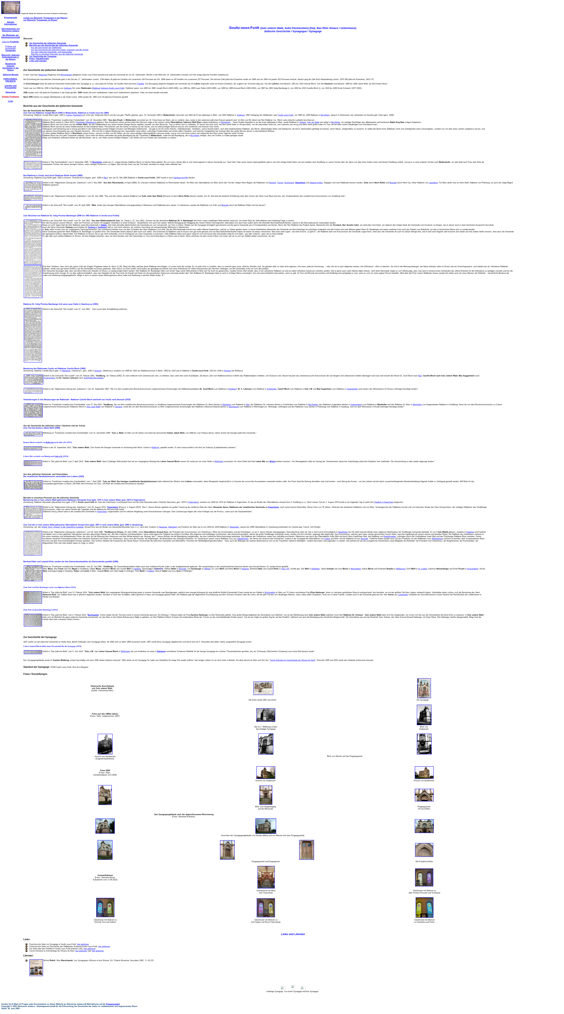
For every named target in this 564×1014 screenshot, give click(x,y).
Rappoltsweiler (389, 536)
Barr (105, 178)
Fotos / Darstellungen (39, 58)
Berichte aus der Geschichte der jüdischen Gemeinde (53, 45)
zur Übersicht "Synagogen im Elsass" (40, 20)
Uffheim (207, 569)
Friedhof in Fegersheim (384, 502)
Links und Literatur (38, 61)
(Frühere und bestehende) (10, 48)
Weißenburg (437, 539)
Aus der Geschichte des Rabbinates (46, 47)
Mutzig (273, 461)
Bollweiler (316, 569)
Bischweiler (313, 404)
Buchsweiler (270, 592)
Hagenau (470, 532)
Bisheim (272, 183)
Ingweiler (137, 569)
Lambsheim (403, 595)
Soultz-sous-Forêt (285, 115)
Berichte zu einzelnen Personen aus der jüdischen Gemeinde (57, 54)
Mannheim (172, 527)
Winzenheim (356, 569)
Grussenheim (472, 569)
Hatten (104, 225)
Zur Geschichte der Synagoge (42, 56)
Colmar (327, 539)
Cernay (280, 183)
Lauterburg (433, 183)
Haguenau (42, 75)
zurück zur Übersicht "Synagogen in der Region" (45, 18)
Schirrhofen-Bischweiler (93, 378)
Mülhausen (400, 569)
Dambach (233, 389)
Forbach (150, 571)
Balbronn (50, 442)
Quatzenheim (49, 378)
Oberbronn (66, 371)
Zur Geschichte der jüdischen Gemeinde (47, 43)
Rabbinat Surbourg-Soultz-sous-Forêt (108, 88)
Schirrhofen (272, 389)
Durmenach (289, 183)
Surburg (302, 122)
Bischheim (325, 115)
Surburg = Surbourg (97, 227)
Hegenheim (300, 183)
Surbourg (68, 88)
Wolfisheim (125, 651)
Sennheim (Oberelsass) (86, 122)
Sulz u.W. (59, 456)
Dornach (97, 371)
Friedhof (140, 84)
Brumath (393, 183)
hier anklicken (83, 944)
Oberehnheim (243, 539)
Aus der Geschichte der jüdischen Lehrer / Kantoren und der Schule (59, 50)
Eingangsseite (112, 1004)
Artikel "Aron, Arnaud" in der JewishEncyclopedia (62, 527)
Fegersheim (193, 502)
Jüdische (10, 42)
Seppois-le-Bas (316, 183)
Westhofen (417, 404)
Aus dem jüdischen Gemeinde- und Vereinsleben (51, 52)
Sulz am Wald (313, 122)
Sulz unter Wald (93, 407)
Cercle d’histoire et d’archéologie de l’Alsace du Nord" (292, 660)
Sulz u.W (285, 569)
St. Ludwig (422, 569)
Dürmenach (225, 122)
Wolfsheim (219, 461)
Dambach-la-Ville (180, 178)
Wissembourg (66, 75)
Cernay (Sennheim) (74, 115)
